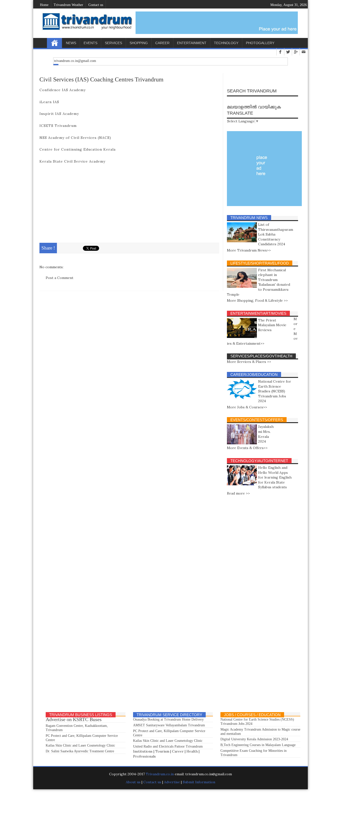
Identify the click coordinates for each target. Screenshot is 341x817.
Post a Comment (59, 277)
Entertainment (191, 43)
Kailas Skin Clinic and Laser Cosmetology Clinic (80, 745)
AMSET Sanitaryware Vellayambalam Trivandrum (169, 725)
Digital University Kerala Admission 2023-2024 (254, 739)
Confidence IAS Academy (62, 90)
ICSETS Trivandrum (58, 125)
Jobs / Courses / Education (252, 715)
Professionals (144, 756)
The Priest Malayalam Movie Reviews (272, 325)
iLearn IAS (49, 102)
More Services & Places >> (249, 361)
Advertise (172, 782)
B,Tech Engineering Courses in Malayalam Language (258, 745)
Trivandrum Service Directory (169, 715)
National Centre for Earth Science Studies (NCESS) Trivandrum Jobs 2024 (274, 391)
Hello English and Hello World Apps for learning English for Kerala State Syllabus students (275, 477)
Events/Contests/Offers (256, 420)
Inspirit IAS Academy (59, 113)
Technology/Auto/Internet (259, 461)
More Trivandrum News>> (249, 250)
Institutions (143, 751)
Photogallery (260, 43)
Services (113, 43)
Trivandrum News (249, 218)
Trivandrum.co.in (160, 774)
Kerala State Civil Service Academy (72, 161)
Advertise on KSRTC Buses (74, 719)
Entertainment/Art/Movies (258, 313)
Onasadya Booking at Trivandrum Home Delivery (168, 719)
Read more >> (238, 493)
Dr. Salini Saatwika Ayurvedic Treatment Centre (80, 751)
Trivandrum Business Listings (80, 715)
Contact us (152, 782)
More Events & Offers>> (247, 448)
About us (134, 782)
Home (54, 43)
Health (192, 751)
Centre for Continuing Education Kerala (77, 149)
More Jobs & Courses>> (247, 407)
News (71, 43)
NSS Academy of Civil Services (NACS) (75, 137)
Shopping (139, 43)
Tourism (162, 751)
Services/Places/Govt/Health (261, 356)
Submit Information (199, 782)
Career (162, 43)
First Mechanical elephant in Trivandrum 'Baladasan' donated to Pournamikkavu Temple (258, 282)
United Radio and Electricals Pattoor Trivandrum (168, 746)
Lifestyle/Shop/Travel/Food (259, 263)
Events (90, 43)
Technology (226, 43)
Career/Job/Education (254, 374)
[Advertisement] (129, 205)
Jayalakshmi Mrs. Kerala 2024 (266, 434)
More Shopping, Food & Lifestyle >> (257, 300)
